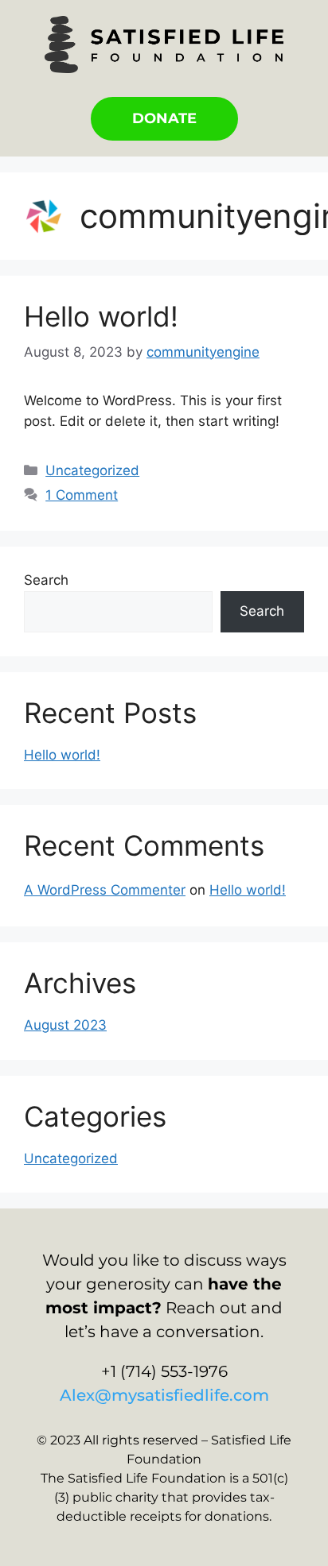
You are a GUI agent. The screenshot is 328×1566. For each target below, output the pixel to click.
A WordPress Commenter (104, 890)
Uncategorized (92, 470)
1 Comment (81, 495)
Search (46, 580)
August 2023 (65, 1025)
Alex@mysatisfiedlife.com (164, 1395)
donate (164, 118)
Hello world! (101, 316)
